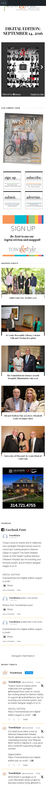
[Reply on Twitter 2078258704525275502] (9, 765)
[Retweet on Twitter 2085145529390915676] (14, 720)
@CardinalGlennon (27, 697)
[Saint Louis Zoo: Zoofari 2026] (23, 283)
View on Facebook (8, 590)
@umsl (36, 780)
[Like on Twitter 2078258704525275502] (19, 765)
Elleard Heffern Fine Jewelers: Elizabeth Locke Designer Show (23, 417)
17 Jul (38, 728)
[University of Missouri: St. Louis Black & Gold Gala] (23, 441)
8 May (38, 773)
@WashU (35, 783)
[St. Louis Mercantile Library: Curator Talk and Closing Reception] (23, 320)
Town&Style (14, 535)
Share (19, 590)
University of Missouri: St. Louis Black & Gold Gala (23, 457)
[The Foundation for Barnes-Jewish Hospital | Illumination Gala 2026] (23, 360)
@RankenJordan (22, 737)
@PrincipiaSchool (16, 691)
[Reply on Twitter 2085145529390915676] (9, 720)
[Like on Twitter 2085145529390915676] (19, 720)
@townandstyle (27, 682)
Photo (10, 585)
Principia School (24, 546)
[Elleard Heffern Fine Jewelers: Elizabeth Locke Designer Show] (23, 400)
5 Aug (38, 682)
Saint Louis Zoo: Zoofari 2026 (23, 298)
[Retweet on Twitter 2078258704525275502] (14, 765)
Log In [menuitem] (3, 3)
